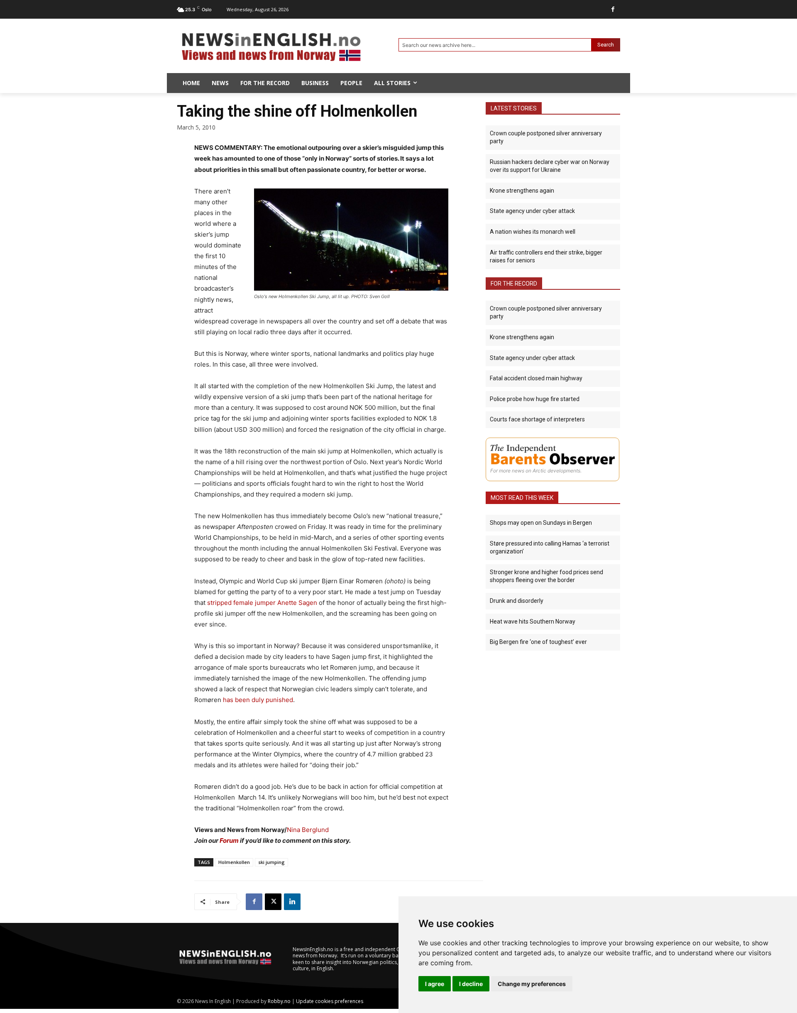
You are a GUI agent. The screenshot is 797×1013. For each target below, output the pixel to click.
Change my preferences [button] (532, 983)
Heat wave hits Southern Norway (532, 621)
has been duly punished (258, 700)
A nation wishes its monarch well (532, 231)
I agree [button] (434, 983)
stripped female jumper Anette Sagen (262, 603)
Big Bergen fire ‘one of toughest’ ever (538, 642)
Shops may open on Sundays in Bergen (541, 522)
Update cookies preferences (329, 1001)
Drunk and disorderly (516, 600)
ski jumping (271, 862)
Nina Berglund (308, 830)
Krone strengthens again (522, 190)
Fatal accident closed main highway (536, 378)
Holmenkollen (234, 862)
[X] (273, 901)
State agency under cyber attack (532, 211)
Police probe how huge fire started (534, 399)
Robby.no (279, 1001)
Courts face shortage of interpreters (537, 419)
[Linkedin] (292, 901)
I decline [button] (471, 983)
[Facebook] (613, 9)
